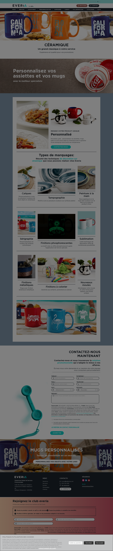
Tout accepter (99, 542)
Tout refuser (89, 542)
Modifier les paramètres (75, 542)
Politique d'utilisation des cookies (47, 548)
